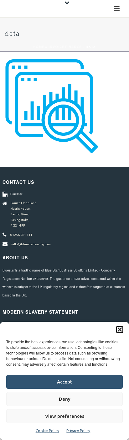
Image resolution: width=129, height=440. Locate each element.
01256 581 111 (21, 235)
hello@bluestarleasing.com (30, 244)
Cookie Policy (47, 431)
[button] (119, 329)
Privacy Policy (78, 431)
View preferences (64, 416)
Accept (64, 381)
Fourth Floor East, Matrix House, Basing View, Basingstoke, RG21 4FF (23, 214)
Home (38, 47)
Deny (64, 399)
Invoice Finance (65, 47)
